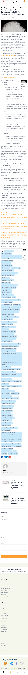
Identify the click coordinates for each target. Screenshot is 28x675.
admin (16, 17)
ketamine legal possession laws (9, 336)
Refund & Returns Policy (6, 615)
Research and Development (8, 418)
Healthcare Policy (6, 307)
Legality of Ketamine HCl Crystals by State (11, 386)
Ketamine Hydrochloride (7, 324)
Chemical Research (6, 263)
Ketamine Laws (5, 329)
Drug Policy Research (6, 290)
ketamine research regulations (8, 371)
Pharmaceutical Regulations (8, 403)
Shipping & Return (5, 608)
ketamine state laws (6, 378)
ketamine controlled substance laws (10, 312)
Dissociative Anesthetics (7, 280)
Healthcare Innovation (7, 304)
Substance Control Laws (7, 448)
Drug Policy (13, 287)
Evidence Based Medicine (7, 294)
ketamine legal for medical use (9, 331)
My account (3, 633)
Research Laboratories (7, 422)
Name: (2, 537)
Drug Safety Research (6, 292)
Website (2, 549)
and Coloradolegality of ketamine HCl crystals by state (10, 257)
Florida (13, 297)
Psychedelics (3, 645)
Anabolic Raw (4, 586)
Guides (2, 17)
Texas (14, 451)
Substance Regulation (7, 451)
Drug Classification (6, 282)
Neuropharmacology (6, 396)
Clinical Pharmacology (7, 265)
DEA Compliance (5, 277)
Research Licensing (6, 425)
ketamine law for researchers (8, 326)
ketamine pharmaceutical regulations (10, 346)
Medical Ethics (5, 388)
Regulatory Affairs (6, 413)
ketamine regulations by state (8, 351)
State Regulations (17, 446)
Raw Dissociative (4, 592)
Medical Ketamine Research (8, 391)
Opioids (2, 643)
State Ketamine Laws (6, 446)
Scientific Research (6, 443)
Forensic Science (6, 299)
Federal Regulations (6, 297)
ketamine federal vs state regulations (10, 316)
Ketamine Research (6, 366)
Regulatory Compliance (7, 415)
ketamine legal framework (8, 334)
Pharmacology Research (7, 408)
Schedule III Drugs (6, 430)
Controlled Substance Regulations (9, 272)
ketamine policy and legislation (9, 348)
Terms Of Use (4, 611)
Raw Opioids (3, 594)
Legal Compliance (17, 381)
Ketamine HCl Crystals (7, 319)
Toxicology (4, 453)
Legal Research (5, 383)
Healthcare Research (16, 307)
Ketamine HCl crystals (9, 77)
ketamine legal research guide (8, 339)
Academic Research (9, 251)
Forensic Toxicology (15, 299)
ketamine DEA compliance (8, 314)
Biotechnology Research (7, 260)
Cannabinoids (4, 629)
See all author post (7, 472)
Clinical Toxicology (15, 268)
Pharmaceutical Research (7, 405)
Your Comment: (4, 519)
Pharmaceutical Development (8, 400)
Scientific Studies (16, 443)
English (6, 1)
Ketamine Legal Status (7, 341)
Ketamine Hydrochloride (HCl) (8, 55)
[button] (24, 2)
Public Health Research (7, 410)
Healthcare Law (16, 304)
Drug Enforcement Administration (9, 285)
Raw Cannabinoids (5, 590)
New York (16, 398)
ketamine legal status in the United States (11, 343)
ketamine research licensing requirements (11, 369)
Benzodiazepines (4, 627)
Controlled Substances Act (8, 275)
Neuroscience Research (7, 398)
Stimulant (3, 648)
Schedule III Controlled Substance (9, 427)
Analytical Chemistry (6, 253)
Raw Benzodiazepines (5, 588)
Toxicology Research (13, 453)
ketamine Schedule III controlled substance (9, 375)
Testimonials (3, 613)
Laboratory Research (6, 381)
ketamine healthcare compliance (9, 321)
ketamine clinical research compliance (10, 309)
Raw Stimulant (4, 599)
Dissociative (3, 631)
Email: (2, 543)
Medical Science (15, 393)
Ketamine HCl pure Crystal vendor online (10, 212)
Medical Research (6, 393)
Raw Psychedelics (5, 596)
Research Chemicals (6, 420)
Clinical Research (6, 268)
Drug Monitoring (5, 287)
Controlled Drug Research (7, 270)
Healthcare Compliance (7, 302)
